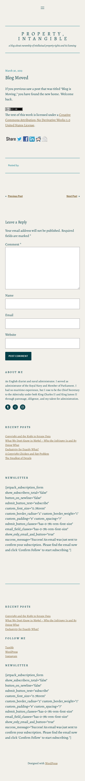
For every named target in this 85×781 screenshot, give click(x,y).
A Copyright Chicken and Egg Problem (27, 454)
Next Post (71, 196)
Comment (13, 244)
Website (10, 334)
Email (9, 315)
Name (9, 295)
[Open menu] (42, 7)
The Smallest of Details (18, 458)
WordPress (11, 652)
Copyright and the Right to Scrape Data (28, 436)
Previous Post (15, 196)
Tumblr (9, 647)
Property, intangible (43, 36)
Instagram (11, 656)
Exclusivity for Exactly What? (22, 449)
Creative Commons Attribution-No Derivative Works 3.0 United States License (38, 119)
